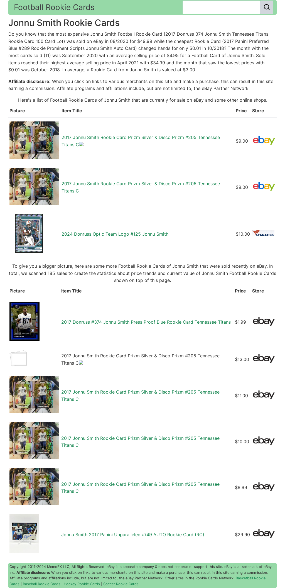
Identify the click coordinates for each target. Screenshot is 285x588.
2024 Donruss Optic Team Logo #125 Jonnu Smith (115, 234)
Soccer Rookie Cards (121, 584)
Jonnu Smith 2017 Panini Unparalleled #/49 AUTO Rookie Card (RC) (132, 534)
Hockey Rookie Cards (82, 584)
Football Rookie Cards (54, 7)
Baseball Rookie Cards (41, 584)
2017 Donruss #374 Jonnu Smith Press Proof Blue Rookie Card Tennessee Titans (146, 322)
